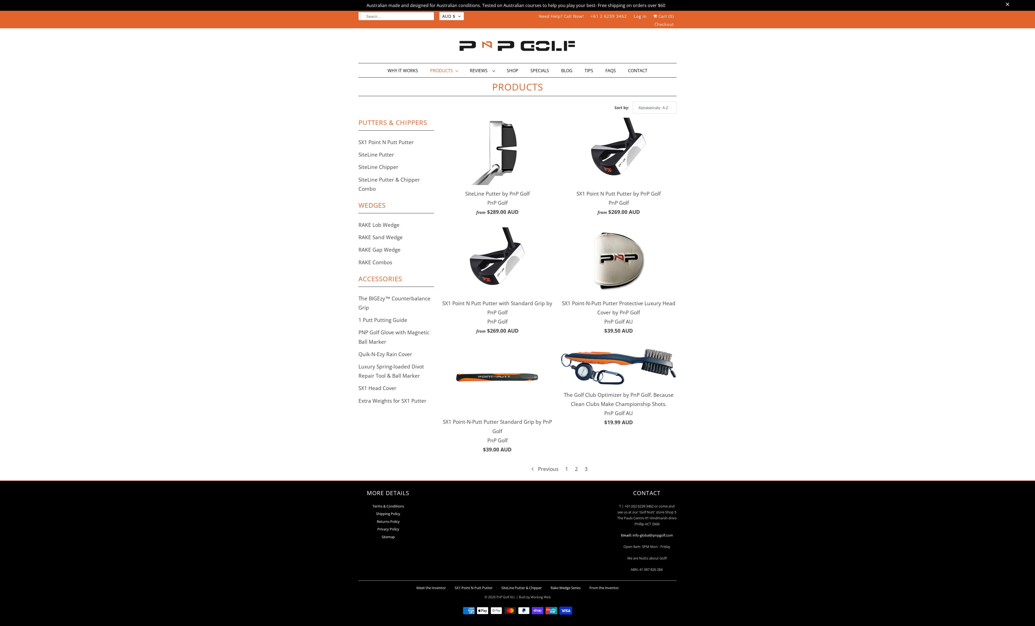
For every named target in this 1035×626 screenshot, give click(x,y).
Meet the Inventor (431, 587)
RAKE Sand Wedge (380, 237)
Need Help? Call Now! (561, 16)
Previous (547, 468)
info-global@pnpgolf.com (653, 535)
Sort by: (622, 107)
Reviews (480, 71)
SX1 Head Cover (377, 388)
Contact (637, 71)
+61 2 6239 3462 (609, 16)
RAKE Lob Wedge (378, 224)
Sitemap (388, 536)
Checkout (664, 24)
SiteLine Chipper (378, 167)
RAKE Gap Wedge (379, 249)
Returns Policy (388, 521)
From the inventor (604, 587)
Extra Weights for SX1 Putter (392, 400)
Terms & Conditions (388, 506)
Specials (539, 71)
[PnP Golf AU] (517, 47)
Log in (640, 16)
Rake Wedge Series (566, 587)
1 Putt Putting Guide (382, 320)
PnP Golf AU (505, 597)
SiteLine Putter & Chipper (521, 587)
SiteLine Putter (376, 154)
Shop (512, 71)
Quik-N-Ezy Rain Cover (385, 354)
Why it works (403, 71)
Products (441, 71)
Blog (566, 71)
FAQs (610, 71)
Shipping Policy (388, 513)
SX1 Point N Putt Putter (386, 142)
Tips (589, 71)
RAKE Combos (375, 262)
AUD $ (449, 16)
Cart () (665, 16)
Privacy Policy (388, 529)
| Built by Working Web (533, 597)
